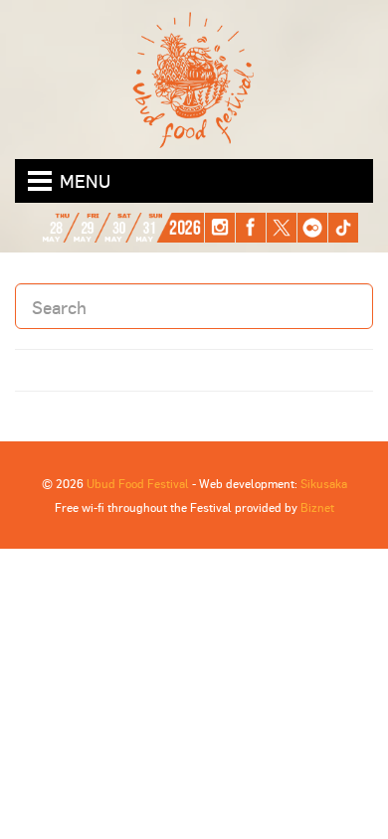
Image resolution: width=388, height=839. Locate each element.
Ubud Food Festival (138, 483)
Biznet (317, 507)
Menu (85, 180)
